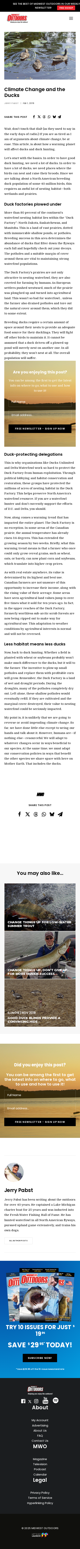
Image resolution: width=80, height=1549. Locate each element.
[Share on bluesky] (54, 117)
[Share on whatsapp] (49, 117)
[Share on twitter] (39, 117)
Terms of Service (40, 1498)
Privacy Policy (40, 1493)
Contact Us (40, 1441)
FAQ (40, 1436)
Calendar (40, 1474)
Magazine (40, 1459)
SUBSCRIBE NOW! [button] (40, 1358)
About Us (40, 1430)
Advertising (40, 1425)
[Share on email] (59, 117)
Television (40, 1464)
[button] (23, 1402)
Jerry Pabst (11, 103)
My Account (40, 1420)
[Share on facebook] (34, 117)
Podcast (40, 1469)
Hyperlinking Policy (40, 1503)
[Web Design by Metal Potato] (40, 1536)
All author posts (18, 1241)
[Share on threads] (44, 117)
